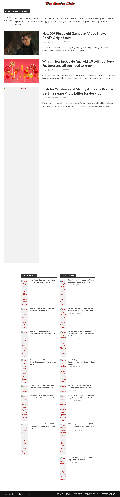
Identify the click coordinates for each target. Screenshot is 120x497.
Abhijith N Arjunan (51, 42)
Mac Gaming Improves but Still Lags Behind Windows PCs (80, 458)
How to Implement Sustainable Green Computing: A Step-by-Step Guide (42, 362)
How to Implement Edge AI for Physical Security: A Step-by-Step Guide (42, 333)
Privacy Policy (92, 494)
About (60, 494)
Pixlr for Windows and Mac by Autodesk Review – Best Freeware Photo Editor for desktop (78, 91)
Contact (77, 494)
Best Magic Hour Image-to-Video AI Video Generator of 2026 (42, 281)
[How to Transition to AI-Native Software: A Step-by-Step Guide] (24, 318)
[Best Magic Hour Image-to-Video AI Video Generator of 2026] (24, 292)
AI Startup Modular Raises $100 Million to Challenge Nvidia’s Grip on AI (42, 426)
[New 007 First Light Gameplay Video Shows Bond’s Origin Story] (21, 43)
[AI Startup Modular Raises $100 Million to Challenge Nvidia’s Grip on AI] (24, 439)
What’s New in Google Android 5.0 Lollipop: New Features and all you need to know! (78, 63)
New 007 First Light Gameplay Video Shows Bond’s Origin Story (74, 35)
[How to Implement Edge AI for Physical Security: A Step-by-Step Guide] (24, 344)
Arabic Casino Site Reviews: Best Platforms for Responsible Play (42, 386)
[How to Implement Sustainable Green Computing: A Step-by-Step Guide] (24, 371)
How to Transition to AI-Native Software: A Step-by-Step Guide (41, 309)
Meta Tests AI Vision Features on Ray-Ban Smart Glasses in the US (42, 396)
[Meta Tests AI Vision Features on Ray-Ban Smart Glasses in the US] (24, 408)
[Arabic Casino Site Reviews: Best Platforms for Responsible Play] (24, 389)
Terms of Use (108, 494)
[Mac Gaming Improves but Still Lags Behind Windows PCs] (63, 468)
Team (68, 494)
